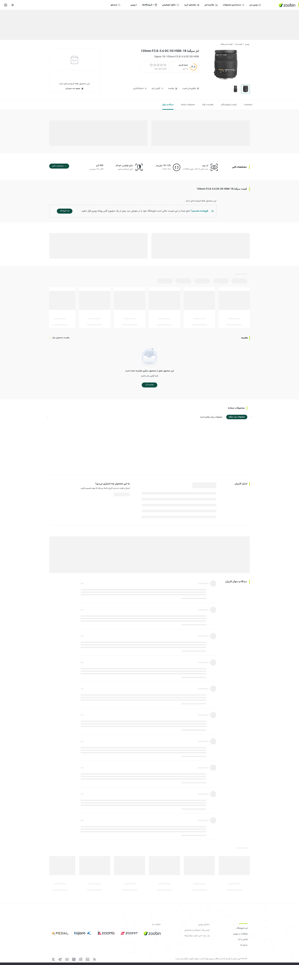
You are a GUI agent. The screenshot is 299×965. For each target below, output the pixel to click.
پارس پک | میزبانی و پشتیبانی (196, 930)
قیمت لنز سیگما (226, 44)
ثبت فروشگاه (242, 928)
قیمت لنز (238, 44)
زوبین (247, 44)
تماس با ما (243, 939)
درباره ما (244, 945)
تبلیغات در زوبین (240, 934)
